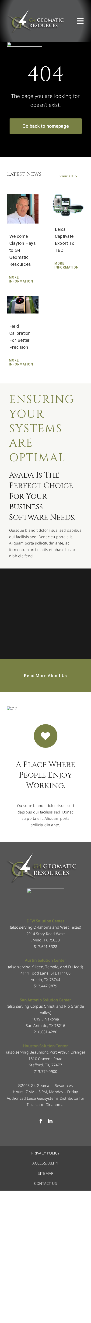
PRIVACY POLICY (45, 1153)
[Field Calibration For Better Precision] (22, 305)
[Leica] (24, 43)
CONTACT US (45, 1183)
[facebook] (40, 1121)
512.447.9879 (45, 986)
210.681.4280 (45, 1031)
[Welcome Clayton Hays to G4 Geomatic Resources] (22, 209)
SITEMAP (45, 1173)
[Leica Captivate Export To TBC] (68, 205)
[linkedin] (50, 1121)
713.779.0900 (45, 1071)
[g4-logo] (35, 10)
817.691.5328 (45, 946)
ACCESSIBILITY (45, 1163)
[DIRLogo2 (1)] (45, 890)
